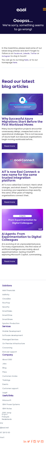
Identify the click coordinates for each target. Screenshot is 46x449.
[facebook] (25, 441)
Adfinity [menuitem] (5, 295)
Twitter (34, 53)
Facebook (18, 53)
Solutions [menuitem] (7, 286)
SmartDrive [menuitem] (7, 315)
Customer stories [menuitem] (9, 376)
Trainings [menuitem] (6, 380)
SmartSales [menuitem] (7, 311)
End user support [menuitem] (9, 352)
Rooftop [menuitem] (6, 303)
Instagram (6, 56)
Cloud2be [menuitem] (6, 299)
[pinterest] (32, 441)
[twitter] (28, 441)
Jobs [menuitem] (4, 364)
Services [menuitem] (6, 326)
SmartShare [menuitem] (7, 319)
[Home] (22, 9)
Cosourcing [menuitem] (7, 348)
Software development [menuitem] (12, 335)
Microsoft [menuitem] (6, 400)
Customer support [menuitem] (10, 388)
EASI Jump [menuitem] (6, 413)
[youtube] (34, 441)
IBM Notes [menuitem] (7, 409)
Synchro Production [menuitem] (10, 323)
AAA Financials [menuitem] (8, 290)
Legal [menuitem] (4, 393)
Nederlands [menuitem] (7, 419)
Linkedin (26, 53)
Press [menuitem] (4, 372)
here (26, 60)
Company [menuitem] (7, 355)
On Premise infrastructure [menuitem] (13, 343)
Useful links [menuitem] (7, 396)
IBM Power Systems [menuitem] (11, 404)
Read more (9, 146)
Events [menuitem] (5, 384)
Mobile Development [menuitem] (11, 331)
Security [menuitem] (5, 307)
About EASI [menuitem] (7, 359)
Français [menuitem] (5, 417)
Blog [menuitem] (4, 368)
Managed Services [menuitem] (10, 339)
